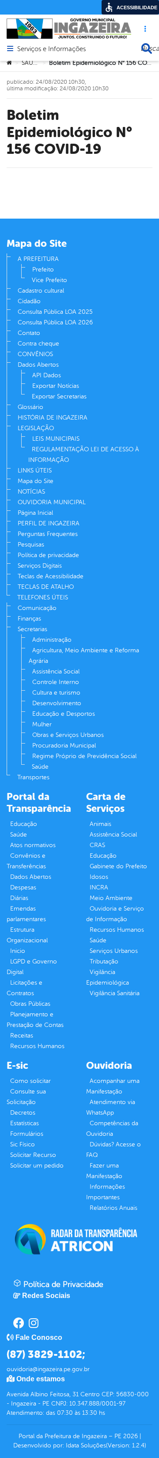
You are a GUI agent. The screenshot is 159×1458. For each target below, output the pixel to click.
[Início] (9, 63)
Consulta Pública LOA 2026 (55, 322)
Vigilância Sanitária (115, 993)
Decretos (22, 1112)
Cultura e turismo (56, 692)
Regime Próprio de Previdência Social (84, 756)
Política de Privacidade (62, 1284)
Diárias (19, 898)
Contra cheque (38, 343)
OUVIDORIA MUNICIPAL (52, 502)
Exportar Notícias (55, 386)
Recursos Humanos (37, 1046)
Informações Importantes (105, 1192)
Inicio (17, 951)
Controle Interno (55, 682)
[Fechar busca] (146, 48)
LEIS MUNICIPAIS (56, 438)
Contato (29, 333)
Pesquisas (31, 544)
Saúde (40, 766)
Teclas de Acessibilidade (50, 576)
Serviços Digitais (40, 565)
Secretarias (32, 629)
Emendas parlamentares (26, 913)
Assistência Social (56, 671)
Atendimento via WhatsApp (110, 1107)
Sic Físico (22, 1144)
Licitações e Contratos (24, 988)
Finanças (29, 618)
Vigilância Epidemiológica (107, 977)
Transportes (33, 777)
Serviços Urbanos (114, 951)
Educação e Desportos (63, 713)
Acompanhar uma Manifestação (113, 1086)
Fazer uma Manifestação (104, 1170)
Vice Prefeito (49, 280)
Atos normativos (33, 845)
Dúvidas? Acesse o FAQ (113, 1149)
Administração (52, 639)
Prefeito (43, 269)
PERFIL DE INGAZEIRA (49, 523)
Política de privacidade (48, 555)
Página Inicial (35, 513)
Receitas (21, 1035)
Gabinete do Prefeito (118, 866)
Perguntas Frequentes (48, 534)
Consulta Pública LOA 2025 (55, 312)
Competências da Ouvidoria (112, 1128)
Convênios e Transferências (26, 861)
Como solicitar (30, 1081)
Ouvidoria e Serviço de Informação (115, 913)
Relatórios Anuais (113, 1208)
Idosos (99, 877)
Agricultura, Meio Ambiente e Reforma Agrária (84, 655)
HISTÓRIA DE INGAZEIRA (52, 417)
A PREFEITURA (38, 259)
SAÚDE (31, 63)
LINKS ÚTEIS (35, 470)
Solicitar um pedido (37, 1165)
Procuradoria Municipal (64, 745)
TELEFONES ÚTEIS (42, 597)
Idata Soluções (86, 1445)
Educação (23, 824)
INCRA (99, 887)
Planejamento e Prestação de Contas (35, 1019)
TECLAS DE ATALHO (46, 587)
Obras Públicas (30, 1004)
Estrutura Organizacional (27, 935)
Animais (100, 824)
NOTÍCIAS (31, 491)
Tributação (104, 961)
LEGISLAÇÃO (36, 428)
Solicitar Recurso (33, 1155)
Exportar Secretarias (59, 396)
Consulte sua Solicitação (26, 1096)
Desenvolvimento (56, 703)
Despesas (23, 887)
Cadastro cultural (41, 290)
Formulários (26, 1134)
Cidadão (29, 301)
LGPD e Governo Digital (32, 966)
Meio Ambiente (111, 898)
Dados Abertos (38, 364)
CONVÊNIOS (35, 354)
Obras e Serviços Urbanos (68, 735)
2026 (129, 1436)
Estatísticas (24, 1123)
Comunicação (37, 608)
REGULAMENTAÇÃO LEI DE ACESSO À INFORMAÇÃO (83, 454)
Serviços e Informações (51, 49)
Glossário (30, 407)
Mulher (42, 724)
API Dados (46, 375)
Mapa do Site (35, 481)
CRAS (97, 845)
